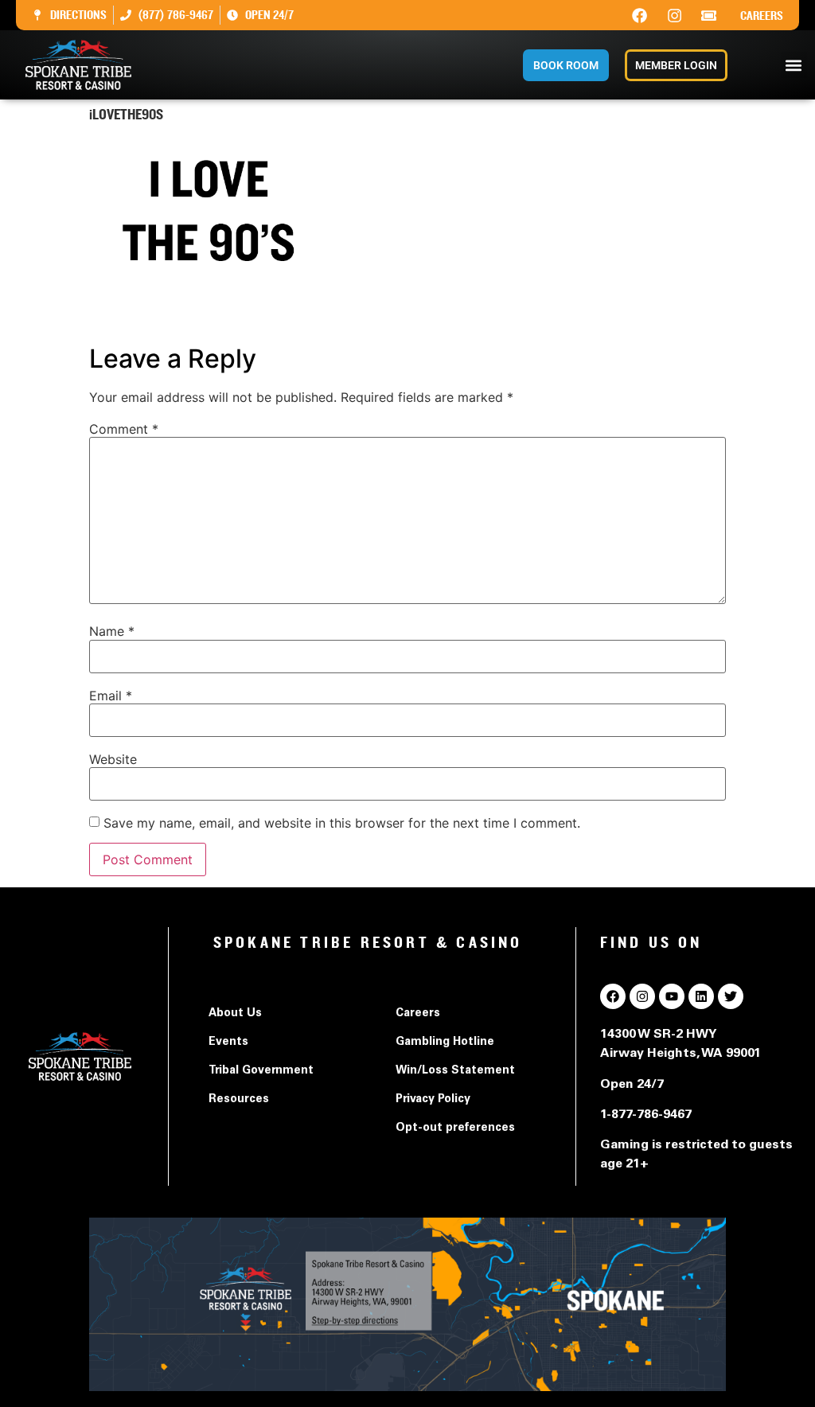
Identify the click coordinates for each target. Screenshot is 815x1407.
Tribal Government (261, 1071)
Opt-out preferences (455, 1128)
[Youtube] (671, 996)
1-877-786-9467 (646, 1115)
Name (112, 631)
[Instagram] (674, 15)
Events (228, 1042)
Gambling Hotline (445, 1042)
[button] (794, 65)
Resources (239, 1099)
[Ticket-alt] (709, 15)
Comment (123, 429)
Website (113, 759)
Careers (761, 16)
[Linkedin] (701, 996)
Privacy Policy (433, 1099)
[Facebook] (640, 15)
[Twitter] (730, 996)
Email (110, 695)
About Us (235, 1013)
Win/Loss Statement (455, 1071)
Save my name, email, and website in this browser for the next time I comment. (341, 823)
